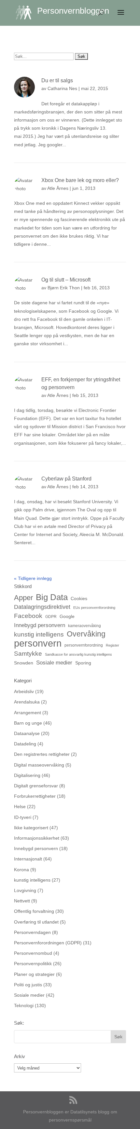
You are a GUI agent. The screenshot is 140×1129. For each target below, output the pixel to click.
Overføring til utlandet (36, 922)
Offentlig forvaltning (34, 911)
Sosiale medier (54, 663)
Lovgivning (25, 890)
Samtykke (28, 653)
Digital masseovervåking (39, 765)
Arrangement (27, 712)
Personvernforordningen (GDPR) (48, 942)
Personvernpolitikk (33, 963)
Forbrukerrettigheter (35, 796)
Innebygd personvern (39, 625)
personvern (38, 643)
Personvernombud (33, 953)
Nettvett (22, 900)
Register (112, 645)
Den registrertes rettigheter (42, 754)
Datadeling (25, 743)
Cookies (79, 598)
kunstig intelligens (39, 634)
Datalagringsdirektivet (42, 606)
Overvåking (86, 634)
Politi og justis (28, 984)
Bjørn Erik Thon (64, 287)
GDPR (51, 616)
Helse (20, 806)
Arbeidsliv (24, 691)
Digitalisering (27, 775)
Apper (23, 598)
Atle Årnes (57, 188)
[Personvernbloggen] (26, 12)
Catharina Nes (62, 88)
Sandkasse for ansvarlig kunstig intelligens (78, 654)
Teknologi (24, 1005)
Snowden (23, 662)
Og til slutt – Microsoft (66, 279)
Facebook (28, 615)
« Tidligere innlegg (33, 578)
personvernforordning (83, 645)
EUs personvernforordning (94, 608)
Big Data (52, 597)
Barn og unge (28, 723)
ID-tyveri (22, 817)
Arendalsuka (27, 701)
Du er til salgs (57, 80)
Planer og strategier (34, 974)
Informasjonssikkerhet (36, 838)
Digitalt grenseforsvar (36, 785)
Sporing (83, 662)
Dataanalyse (27, 733)
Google (67, 616)
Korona (21, 869)
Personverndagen (32, 932)
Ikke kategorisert (31, 827)
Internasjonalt (28, 858)
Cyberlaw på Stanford (66, 478)
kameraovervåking (84, 626)
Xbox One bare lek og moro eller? (80, 180)
